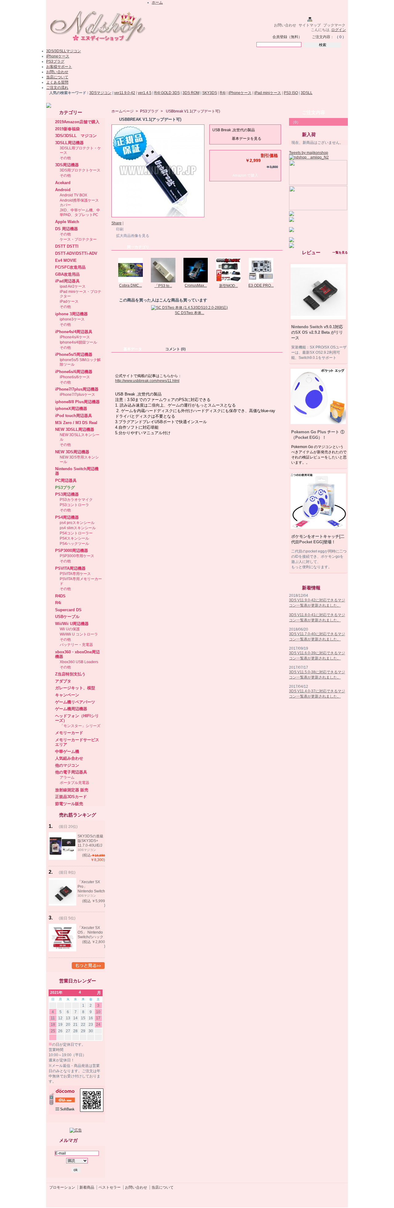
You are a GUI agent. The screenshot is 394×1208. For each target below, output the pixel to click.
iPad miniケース (267, 93)
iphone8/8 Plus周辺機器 (77, 401)
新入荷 (309, 134)
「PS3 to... (163, 286)
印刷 (119, 229)
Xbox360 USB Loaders (79, 662)
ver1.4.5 (144, 93)
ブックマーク (334, 25)
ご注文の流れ (57, 87)
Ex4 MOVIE (66, 260)
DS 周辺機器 (66, 228)
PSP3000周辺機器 (71, 550)
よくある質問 (57, 82)
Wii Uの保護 (70, 629)
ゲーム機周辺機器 (71, 708)
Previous (112, 270)
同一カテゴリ (138, 247)
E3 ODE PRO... (261, 285)
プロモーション (62, 1187)
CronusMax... (196, 285)
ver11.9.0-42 (124, 93)
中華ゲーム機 (67, 751)
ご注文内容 (313, 112)
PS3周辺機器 (67, 494)
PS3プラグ (55, 61)
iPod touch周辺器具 (73, 415)
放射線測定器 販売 (71, 790)
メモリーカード (69, 732)
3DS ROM (191, 93)
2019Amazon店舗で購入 (77, 122)
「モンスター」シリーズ (80, 726)
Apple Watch (67, 221)
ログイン (338, 30)
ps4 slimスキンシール (78, 528)
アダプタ (63, 681)
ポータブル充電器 (74, 783)
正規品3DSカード (71, 796)
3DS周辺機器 (67, 165)
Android (62, 189)
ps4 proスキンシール (77, 523)
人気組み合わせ (69, 758)
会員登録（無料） (287, 37)
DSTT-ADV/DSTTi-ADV (76, 253)
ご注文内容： (323, 37)
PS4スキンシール (74, 538)
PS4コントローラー (76, 533)
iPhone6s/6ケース (75, 377)
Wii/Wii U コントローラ (79, 634)
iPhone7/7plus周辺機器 (76, 389)
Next (280, 270)
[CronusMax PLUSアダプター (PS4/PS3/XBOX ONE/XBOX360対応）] (195, 281)
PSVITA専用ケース (75, 574)
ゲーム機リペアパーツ (75, 702)
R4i (223, 93)
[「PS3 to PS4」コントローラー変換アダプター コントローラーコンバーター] (163, 281)
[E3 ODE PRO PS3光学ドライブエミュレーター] (261, 281)
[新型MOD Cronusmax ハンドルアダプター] (228, 281)
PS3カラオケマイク (76, 500)
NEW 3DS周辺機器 (72, 452)
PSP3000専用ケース (77, 556)
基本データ (132, 349)
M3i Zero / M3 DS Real (76, 422)
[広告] (76, 1130)
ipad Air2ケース (73, 286)
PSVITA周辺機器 (70, 568)
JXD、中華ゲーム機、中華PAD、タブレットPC (80, 212)
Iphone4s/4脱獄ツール (78, 342)
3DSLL (306, 93)
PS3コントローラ (74, 505)
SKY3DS (209, 93)
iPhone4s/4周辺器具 (73, 331)
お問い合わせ (285, 25)
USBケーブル (67, 616)
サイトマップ (310, 25)
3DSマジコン (100, 93)
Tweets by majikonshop (308, 153)
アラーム (67, 777)
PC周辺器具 (66, 480)
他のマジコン (67, 765)
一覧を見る (340, 252)
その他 (65, 158)
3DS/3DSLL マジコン (76, 135)
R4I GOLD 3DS (167, 93)
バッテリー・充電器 (76, 645)
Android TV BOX (73, 195)
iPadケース (69, 301)
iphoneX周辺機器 (71, 408)
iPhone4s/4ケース (75, 337)
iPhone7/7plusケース (77, 394)
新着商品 (86, 1187)
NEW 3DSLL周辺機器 (74, 429)
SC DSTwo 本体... (189, 313)
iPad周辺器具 (67, 281)
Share (116, 223)
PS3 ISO (291, 93)
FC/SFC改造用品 (70, 267)
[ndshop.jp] (97, 44)
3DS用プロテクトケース (80, 170)
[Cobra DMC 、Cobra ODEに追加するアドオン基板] (130, 281)
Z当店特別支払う (70, 674)
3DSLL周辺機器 (69, 142)
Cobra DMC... (130, 285)
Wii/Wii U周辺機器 (72, 623)
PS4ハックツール (74, 543)
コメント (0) (175, 349)
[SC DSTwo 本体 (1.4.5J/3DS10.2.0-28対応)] (189, 307)
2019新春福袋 (67, 129)
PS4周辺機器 (67, 517)
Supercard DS (68, 610)
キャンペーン (67, 695)
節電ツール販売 (69, 803)
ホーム (157, 2)
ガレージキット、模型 (75, 688)
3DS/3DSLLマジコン (63, 51)
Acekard (62, 182)
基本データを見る (246, 138)
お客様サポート (59, 67)
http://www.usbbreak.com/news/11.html (147, 381)
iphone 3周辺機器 (71, 314)
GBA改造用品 (67, 274)
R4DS (60, 596)
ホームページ (122, 111)
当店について (57, 77)
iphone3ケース (72, 319)
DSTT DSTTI (66, 246)
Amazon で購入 (245, 175)
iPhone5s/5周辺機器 (73, 354)
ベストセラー (109, 1187)
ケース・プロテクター (78, 239)
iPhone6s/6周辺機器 (73, 371)
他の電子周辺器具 (71, 772)
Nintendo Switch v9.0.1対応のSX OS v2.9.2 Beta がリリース (317, 332)
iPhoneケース (57, 56)
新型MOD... (228, 286)
